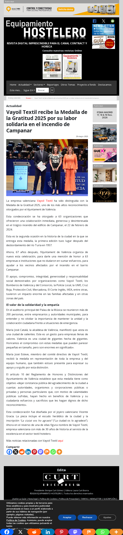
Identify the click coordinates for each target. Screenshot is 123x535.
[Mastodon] (40, 452)
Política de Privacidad (69, 498)
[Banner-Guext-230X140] (105, 155)
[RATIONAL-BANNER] (105, 135)
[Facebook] (9, 452)
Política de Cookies (48, 498)
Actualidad (24, 84)
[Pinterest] (34, 452)
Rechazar (87, 517)
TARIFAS (84, 498)
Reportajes (53, 84)
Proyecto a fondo (86, 84)
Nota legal (33, 498)
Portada (28, 98)
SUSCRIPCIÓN (109, 498)
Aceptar (67, 517)
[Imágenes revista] (61, 10)
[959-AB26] (105, 195)
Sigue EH (28, 90)
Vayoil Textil (45, 201)
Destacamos (104, 84)
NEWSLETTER (95, 498)
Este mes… (15, 90)
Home (13, 84)
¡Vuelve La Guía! (19, 498)
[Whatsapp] (53, 452)
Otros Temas (68, 84)
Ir (52, 90)
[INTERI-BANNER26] (105, 115)
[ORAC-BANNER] (105, 175)
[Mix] (47, 452)
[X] (15, 452)
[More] (59, 452)
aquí (60, 440)
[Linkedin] (28, 452)
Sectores (38, 84)
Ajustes (107, 517)
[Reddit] (22, 452)
